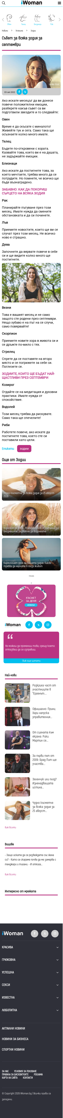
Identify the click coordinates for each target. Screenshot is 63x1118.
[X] (38, 625)
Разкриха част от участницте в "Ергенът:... (44, 689)
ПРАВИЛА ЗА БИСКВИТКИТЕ (15, 1074)
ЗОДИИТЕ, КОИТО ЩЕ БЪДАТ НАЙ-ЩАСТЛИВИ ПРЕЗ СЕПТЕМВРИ (28, 376)
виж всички (10, 827)
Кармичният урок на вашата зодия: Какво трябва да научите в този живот (27, 564)
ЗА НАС (5, 1071)
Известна (8, 997)
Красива (7, 947)
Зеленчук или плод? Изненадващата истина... (44, 783)
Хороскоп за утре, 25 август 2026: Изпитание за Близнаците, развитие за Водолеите (31, 529)
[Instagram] (48, 625)
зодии (24, 449)
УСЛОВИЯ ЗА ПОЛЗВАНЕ (25, 1071)
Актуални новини (13, 1028)
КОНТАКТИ (28, 1077)
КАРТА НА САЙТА (9, 1077)
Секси (6, 985)
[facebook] (29, 625)
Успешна (8, 972)
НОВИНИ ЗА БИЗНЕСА (15, 1039)
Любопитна (9, 1010)
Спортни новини (13, 1049)
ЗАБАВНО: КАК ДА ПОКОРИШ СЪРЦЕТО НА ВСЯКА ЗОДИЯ (24, 191)
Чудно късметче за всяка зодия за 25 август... (43, 807)
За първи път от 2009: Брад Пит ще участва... (44, 760)
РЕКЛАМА (38, 1074)
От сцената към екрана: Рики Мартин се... (43, 736)
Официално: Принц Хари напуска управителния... (43, 713)
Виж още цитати (31, 660)
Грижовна (8, 960)
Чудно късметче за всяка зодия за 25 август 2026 (29, 494)
